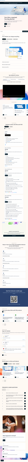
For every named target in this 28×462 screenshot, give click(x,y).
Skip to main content (2, 0)
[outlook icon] (5, 144)
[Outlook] (5, 166)
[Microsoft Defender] (15, 192)
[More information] (8, 181)
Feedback (2, 460)
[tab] (4, 39)
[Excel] (8, 192)
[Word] (6, 192)
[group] (8, 110)
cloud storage (8, 141)
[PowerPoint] (9, 192)
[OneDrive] (6, 166)
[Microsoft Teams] (16, 192)
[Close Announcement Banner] (25, 2)
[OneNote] (12, 192)
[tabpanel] (14, 54)
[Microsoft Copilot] (5, 192)
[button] (11, 31)
